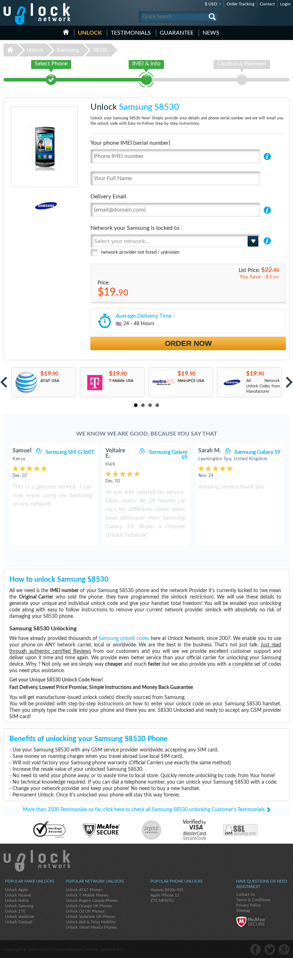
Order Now (188, 343)
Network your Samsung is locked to (134, 228)
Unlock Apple (16, 890)
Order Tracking (240, 4)
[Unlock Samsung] (25, 206)
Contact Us (245, 895)
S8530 (100, 50)
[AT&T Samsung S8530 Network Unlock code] (25, 382)
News (211, 33)
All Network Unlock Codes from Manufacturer (263, 386)
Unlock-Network (37, 14)
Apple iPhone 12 (164, 895)
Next (289, 382)
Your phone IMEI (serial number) (130, 143)
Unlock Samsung (19, 906)
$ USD (211, 4)
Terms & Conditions (253, 900)
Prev (3, 382)
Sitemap (243, 911)
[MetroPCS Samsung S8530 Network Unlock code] (163, 382)
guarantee (177, 33)
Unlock (90, 33)
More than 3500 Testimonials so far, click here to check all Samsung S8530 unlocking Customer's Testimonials (143, 809)
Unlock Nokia (16, 901)
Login (285, 4)
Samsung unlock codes (124, 638)
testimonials (131, 33)
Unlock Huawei (18, 895)
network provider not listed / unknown (140, 252)
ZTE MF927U (162, 901)
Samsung (68, 50)
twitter (269, 949)
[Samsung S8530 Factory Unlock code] (231, 382)
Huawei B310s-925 (166, 890)
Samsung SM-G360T (70, 452)
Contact (267, 4)
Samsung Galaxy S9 (168, 454)
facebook (255, 949)
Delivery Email (108, 196)
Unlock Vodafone (19, 917)
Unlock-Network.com (37, 861)
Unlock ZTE (15, 911)
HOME (66, 32)
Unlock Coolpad (18, 922)
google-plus (284, 949)
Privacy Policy (248, 905)
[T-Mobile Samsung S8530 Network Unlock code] (94, 382)
